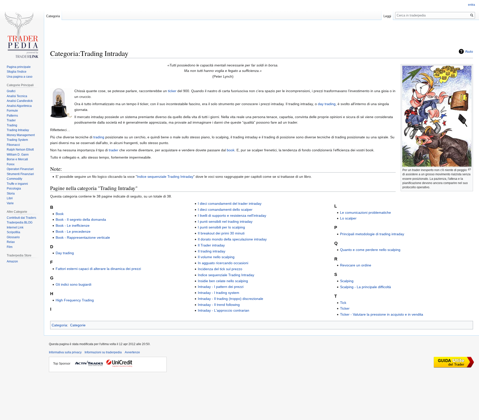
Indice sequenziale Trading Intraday (165, 177)
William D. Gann (18, 154)
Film (9, 247)
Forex (10, 164)
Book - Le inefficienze (73, 225)
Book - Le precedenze (73, 231)
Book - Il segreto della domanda (81, 219)
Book (60, 214)
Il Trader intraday (211, 245)
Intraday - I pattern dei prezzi (220, 287)
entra (471, 4)
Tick (343, 303)
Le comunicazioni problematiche (365, 212)
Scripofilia (13, 232)
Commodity (14, 179)
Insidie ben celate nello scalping (223, 281)
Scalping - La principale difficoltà (365, 287)
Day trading (65, 253)
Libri (10, 198)
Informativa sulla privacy (65, 352)
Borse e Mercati (17, 159)
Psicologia (14, 188)
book (231, 150)
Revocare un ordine (355, 265)
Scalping (347, 281)
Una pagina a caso (19, 76)
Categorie (78, 325)
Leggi (387, 16)
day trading (327, 104)
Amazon (12, 261)
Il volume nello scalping (216, 257)
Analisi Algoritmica (19, 106)
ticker (172, 91)
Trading (12, 125)
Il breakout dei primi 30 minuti (221, 233)
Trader (11, 120)
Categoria (59, 325)
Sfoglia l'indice (16, 71)
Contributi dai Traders (21, 217)
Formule (12, 110)
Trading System (17, 140)
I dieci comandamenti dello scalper (225, 209)
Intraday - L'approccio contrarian (223, 310)
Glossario (13, 237)
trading (98, 137)
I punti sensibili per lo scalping (221, 227)
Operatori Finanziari (20, 169)
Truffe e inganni (17, 184)
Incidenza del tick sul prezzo (220, 269)
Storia (11, 193)
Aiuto (469, 51)
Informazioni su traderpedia (103, 352)
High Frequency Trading (75, 300)
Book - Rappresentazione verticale (83, 237)
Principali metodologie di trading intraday (372, 234)
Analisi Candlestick (20, 101)
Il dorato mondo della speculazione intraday (232, 239)
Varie (10, 203)
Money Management (21, 135)
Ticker (345, 308)
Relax (11, 242)
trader (113, 150)
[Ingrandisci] (469, 169)
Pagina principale (19, 67)
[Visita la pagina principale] (22, 36)
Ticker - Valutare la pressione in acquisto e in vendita (381, 314)
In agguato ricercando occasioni (223, 263)
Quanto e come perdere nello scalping (370, 250)
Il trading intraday (211, 251)
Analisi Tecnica (17, 96)
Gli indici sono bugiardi (73, 284)
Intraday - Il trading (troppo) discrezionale (230, 299)
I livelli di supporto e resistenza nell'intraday (232, 215)
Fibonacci (13, 145)
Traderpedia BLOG (19, 222)
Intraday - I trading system (218, 293)
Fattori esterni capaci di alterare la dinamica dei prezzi (98, 269)
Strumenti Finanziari (20, 174)
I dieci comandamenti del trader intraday (229, 204)
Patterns (12, 115)
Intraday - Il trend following (219, 305)
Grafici (11, 91)
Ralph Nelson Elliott (20, 149)
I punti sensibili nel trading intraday (225, 221)
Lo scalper (348, 218)
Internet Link (15, 227)
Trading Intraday (18, 130)
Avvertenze (132, 352)
